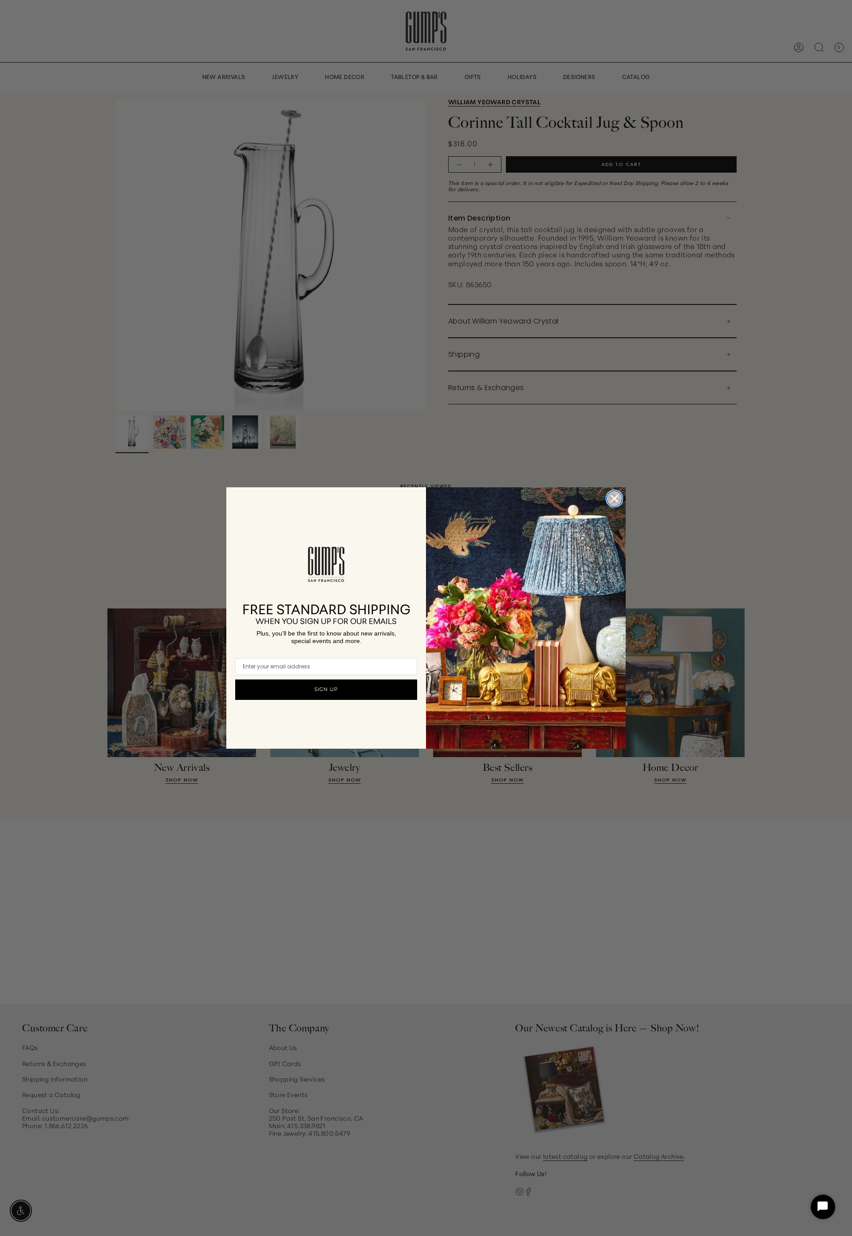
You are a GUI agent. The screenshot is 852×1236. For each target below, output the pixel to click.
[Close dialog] (614, 498)
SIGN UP (326, 689)
